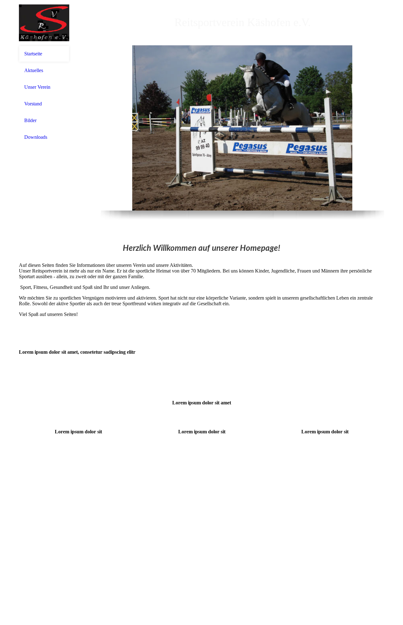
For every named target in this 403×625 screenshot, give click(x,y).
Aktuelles (33, 70)
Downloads (35, 137)
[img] (44, 23)
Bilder (30, 120)
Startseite (33, 53)
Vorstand (33, 103)
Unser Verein (37, 87)
